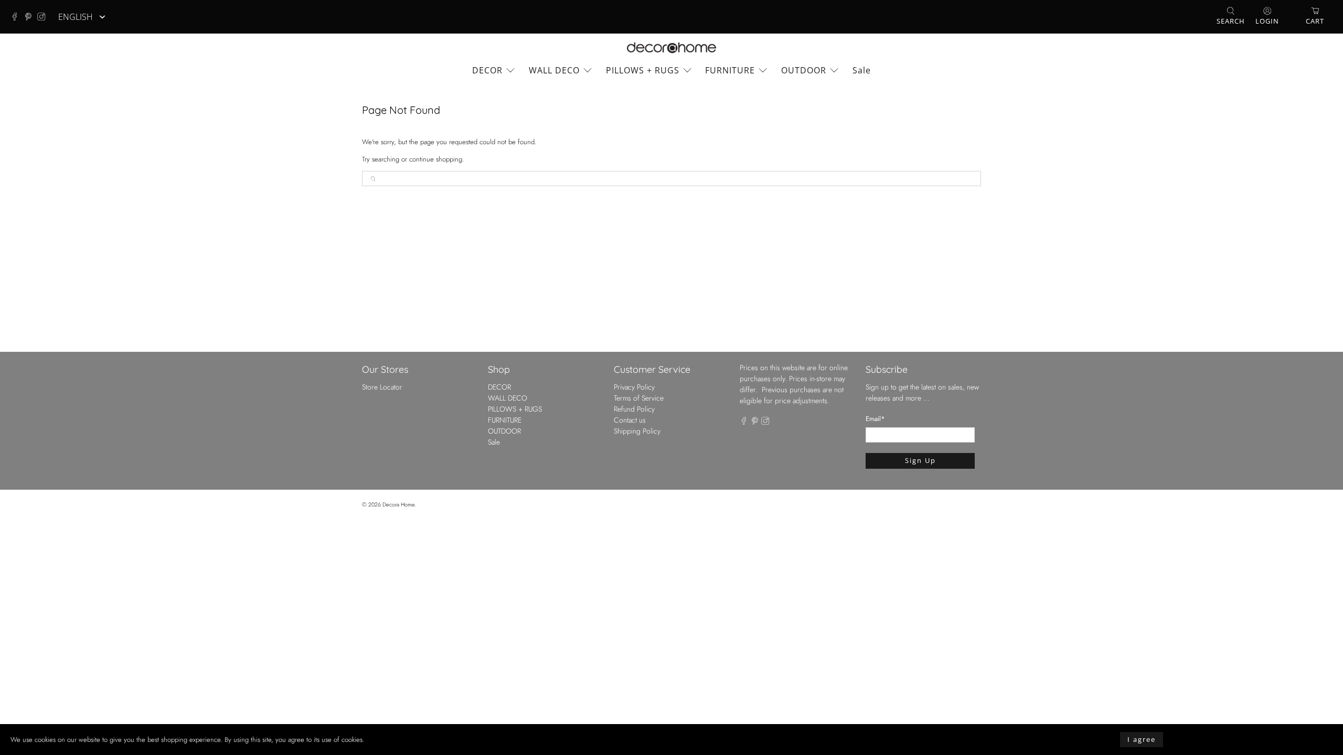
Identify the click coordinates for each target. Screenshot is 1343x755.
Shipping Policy (637, 431)
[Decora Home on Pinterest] (31, 16)
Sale (861, 70)
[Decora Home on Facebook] (17, 16)
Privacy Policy (634, 387)
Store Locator (382, 387)
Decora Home (398, 504)
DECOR (487, 70)
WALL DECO (554, 70)
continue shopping (435, 159)
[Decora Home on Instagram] (44, 16)
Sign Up (920, 460)
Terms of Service (639, 398)
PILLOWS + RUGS (642, 70)
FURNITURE (730, 70)
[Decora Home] (671, 47)
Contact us (630, 420)
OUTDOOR (803, 70)
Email (875, 419)
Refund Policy (634, 409)
